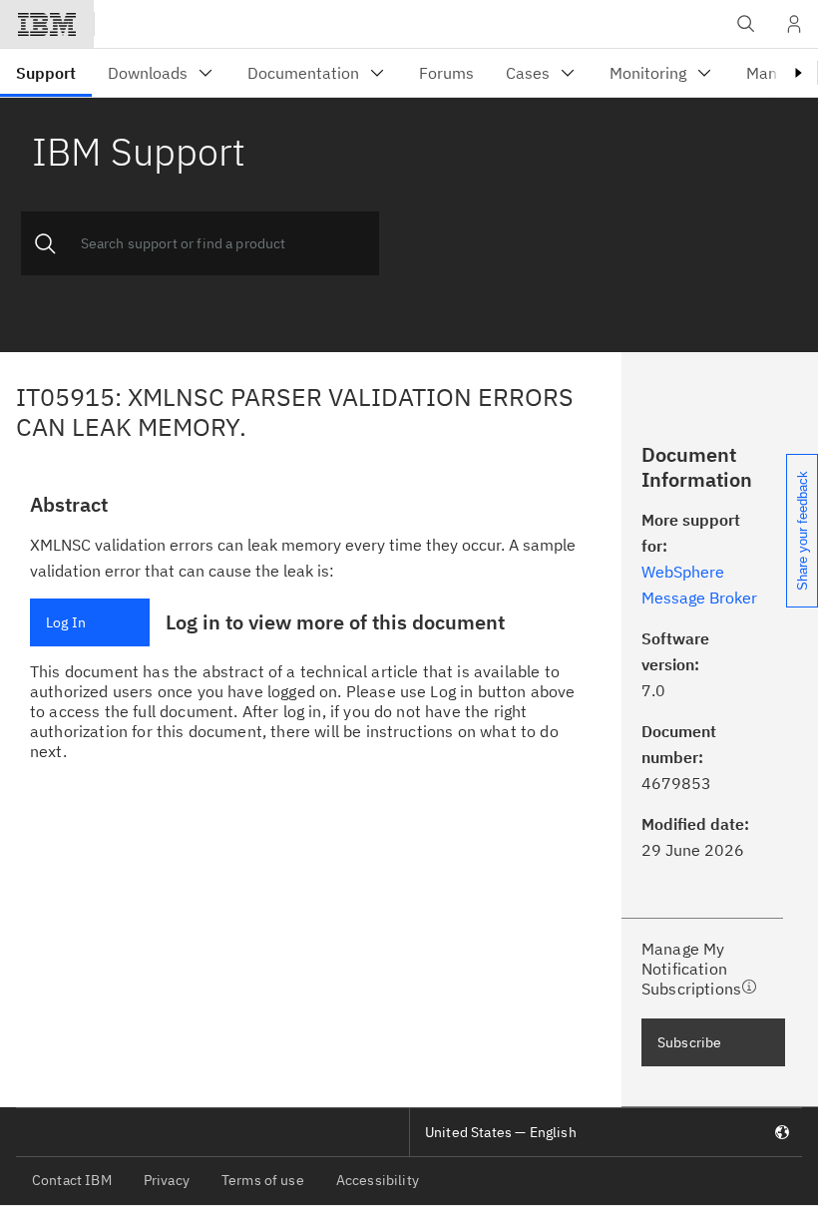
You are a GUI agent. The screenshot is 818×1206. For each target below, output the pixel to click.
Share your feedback (802, 531)
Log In (66, 622)
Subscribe (689, 1042)
